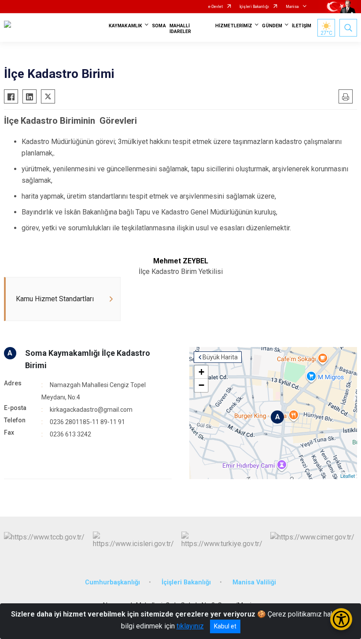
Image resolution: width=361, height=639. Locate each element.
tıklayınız (190, 626)
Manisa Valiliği (254, 582)
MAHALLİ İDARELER (180, 28)
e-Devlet (215, 6)
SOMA (159, 26)
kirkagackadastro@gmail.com (91, 409)
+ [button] (201, 371)
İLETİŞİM (301, 26)
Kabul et (225, 626)
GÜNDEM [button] (272, 26)
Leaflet (347, 475)
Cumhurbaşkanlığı (112, 582)
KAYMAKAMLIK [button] (125, 26)
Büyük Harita (220, 357)
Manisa (292, 6)
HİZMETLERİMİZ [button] (233, 26)
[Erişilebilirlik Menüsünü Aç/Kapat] (341, 619)
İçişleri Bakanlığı (254, 6)
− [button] (201, 385)
